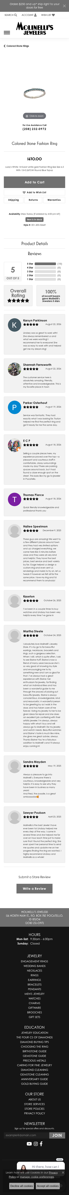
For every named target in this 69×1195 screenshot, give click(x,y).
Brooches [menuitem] (34, 1012)
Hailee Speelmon (35, 526)
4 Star (30, 267)
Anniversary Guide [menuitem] (34, 1079)
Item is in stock (34, 219)
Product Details (34, 243)
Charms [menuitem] (34, 1003)
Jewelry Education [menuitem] (34, 1032)
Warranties (54, 199)
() (60, 263)
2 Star (30, 275)
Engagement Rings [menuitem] (34, 961)
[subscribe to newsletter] (57, 1135)
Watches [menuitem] (35, 998)
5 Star (30, 263)
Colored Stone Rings (18, 45)
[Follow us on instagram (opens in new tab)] (36, 1144)
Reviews (34, 253)
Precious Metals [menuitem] (34, 1060)
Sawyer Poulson (34, 813)
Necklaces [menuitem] (34, 970)
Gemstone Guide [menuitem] (34, 1055)
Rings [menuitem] (35, 975)
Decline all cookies (21, 1185)
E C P (26, 441)
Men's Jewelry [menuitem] (34, 993)
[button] (10, 15)
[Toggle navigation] (7, 34)
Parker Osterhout (35, 403)
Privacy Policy (34, 1113)
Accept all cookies (48, 1185)
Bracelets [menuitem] (35, 984)
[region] (34, 90)
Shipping (13, 199)
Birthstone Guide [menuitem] (35, 1051)
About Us (34, 1099)
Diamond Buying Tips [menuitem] (34, 1042)
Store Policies (34, 1108)
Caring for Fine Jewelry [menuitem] (34, 1065)
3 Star (30, 271)
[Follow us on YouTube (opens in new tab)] (29, 1144)
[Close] (64, 5)
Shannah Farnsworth (37, 365)
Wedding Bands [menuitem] (35, 966)
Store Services (34, 1104)
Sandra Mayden (34, 762)
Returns (33, 199)
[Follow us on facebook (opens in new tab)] (41, 1144)
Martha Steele (33, 631)
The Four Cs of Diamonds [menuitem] (34, 1037)
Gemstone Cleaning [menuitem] (34, 1074)
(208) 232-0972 (34, 129)
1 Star (30, 279)
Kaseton (28, 596)
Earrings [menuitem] (34, 979)
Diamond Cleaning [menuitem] (34, 1069)
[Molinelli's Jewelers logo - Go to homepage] (34, 27)
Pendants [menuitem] (34, 989)
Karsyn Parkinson (35, 320)
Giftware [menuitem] (34, 1007)
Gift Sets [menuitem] (34, 1017)
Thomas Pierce (33, 495)
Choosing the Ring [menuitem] (34, 1046)
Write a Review (34, 889)
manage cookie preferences (37, 1176)
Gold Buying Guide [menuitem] (34, 1083)
